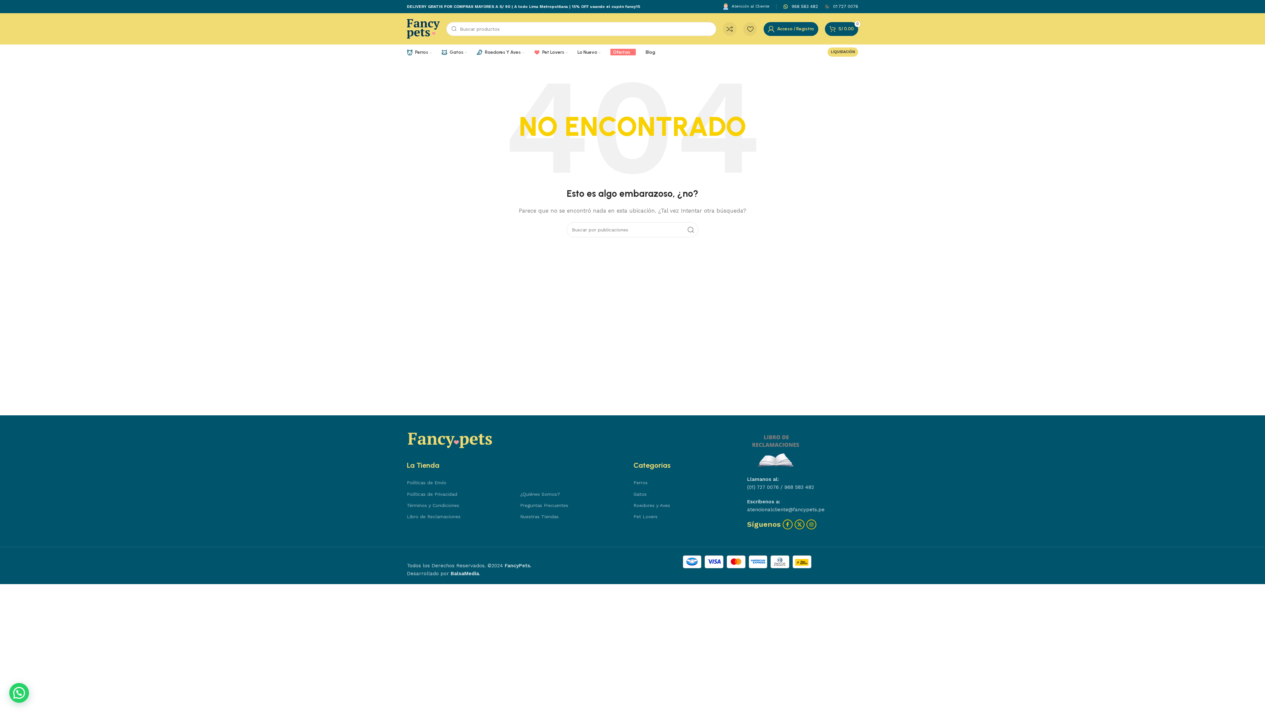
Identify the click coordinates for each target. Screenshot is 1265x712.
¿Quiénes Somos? (540, 494)
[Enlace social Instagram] (811, 524)
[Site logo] (423, 28)
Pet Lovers (645, 516)
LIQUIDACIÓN (843, 52)
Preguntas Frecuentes (544, 505)
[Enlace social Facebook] (788, 524)
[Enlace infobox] (800, 7)
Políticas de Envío (426, 482)
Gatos (640, 494)
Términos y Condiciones (433, 505)
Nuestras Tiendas (539, 516)
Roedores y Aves (651, 505)
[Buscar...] (690, 229)
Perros (640, 482)
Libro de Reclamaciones (434, 516)
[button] (19, 693)
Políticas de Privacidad (432, 494)
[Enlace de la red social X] (799, 524)
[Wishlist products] (750, 29)
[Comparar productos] (729, 29)
